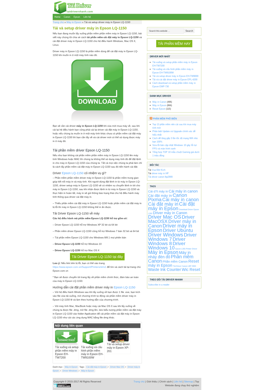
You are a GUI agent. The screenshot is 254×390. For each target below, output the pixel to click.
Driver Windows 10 (166, 245)
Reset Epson (158, 108)
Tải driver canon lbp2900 (160, 177)
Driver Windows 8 (166, 241)
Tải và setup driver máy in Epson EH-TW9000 (175, 76)
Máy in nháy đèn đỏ (169, 254)
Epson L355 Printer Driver (186, 249)
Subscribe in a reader (158, 284)
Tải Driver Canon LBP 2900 (184, 266)
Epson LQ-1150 (72, 173)
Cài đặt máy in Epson (96, 367)
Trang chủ (58, 22)
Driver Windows (70, 371)
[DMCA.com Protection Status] (62, 386)
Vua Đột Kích (158, 170)
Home (57, 17)
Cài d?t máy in (158, 191)
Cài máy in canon (183, 191)
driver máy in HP (160, 173)
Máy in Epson (74, 22)
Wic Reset (191, 269)
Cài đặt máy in (160, 196)
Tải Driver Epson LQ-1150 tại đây (97, 257)
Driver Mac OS (117, 367)
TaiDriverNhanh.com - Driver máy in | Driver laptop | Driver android (73, 7)
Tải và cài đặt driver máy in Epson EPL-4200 (174, 79)
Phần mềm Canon (175, 261)
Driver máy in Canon (170, 213)
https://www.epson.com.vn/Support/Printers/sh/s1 (79, 267)
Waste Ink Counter (164, 269)
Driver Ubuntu (178, 230)
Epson (77, 17)
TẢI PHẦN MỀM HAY (174, 44)
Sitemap (188, 381)
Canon (67, 17)
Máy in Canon (159, 102)
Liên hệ (87, 17)
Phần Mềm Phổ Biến (165, 118)
